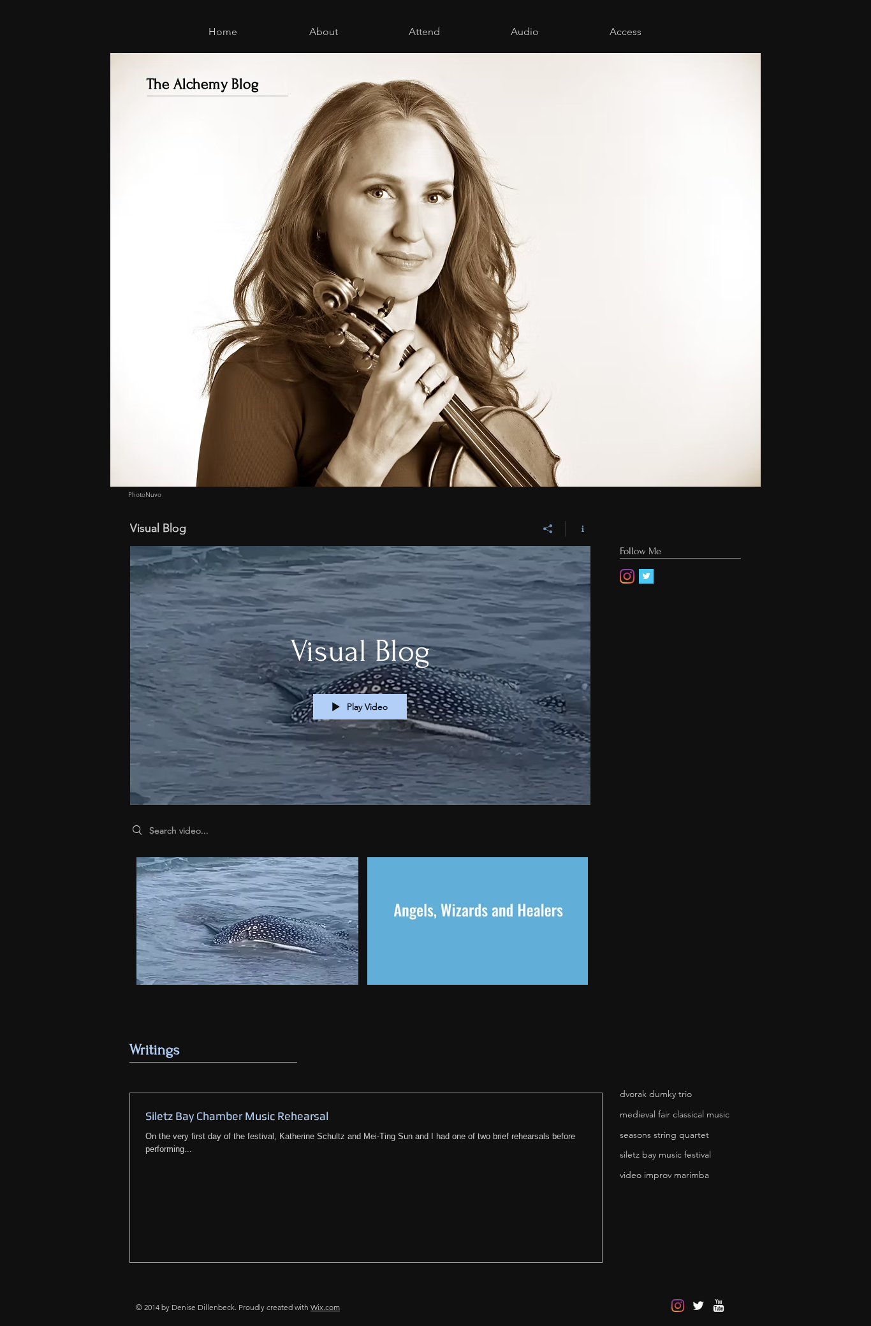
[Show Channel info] (578, 528)
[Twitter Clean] (698, 1305)
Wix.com (325, 1307)
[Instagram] (627, 576)
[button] (323, 30)
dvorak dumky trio (656, 1094)
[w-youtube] (718, 1305)
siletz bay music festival (665, 1154)
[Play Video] (247, 921)
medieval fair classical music (674, 1114)
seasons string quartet (664, 1134)
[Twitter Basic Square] (646, 576)
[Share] (548, 528)
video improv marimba (664, 1175)
